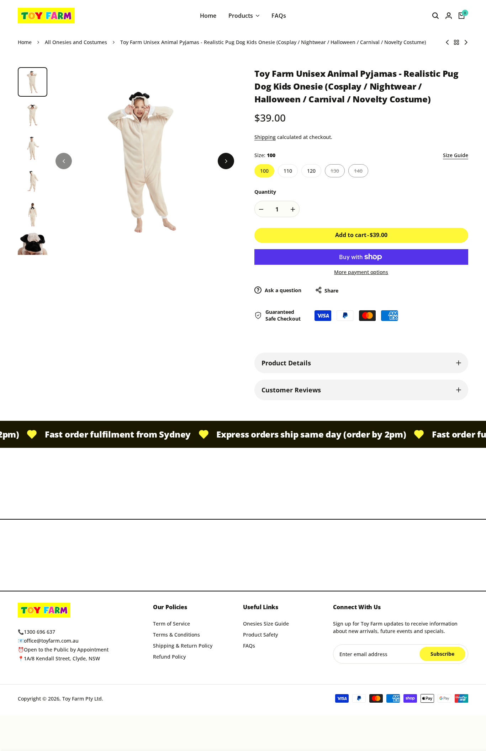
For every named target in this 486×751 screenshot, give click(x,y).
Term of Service (171, 623)
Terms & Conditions (176, 634)
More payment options (361, 272)
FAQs (249, 645)
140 (361, 172)
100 (264, 170)
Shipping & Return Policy (182, 645)
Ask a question (282, 290)
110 (288, 170)
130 (338, 172)
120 (311, 170)
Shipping (265, 137)
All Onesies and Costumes (76, 42)
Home (25, 42)
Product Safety (260, 634)
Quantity (265, 191)
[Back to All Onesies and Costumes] (456, 42)
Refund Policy (169, 656)
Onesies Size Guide (266, 623)
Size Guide (455, 155)
